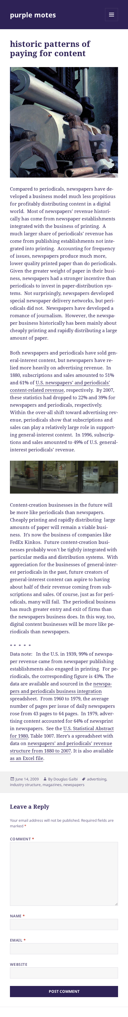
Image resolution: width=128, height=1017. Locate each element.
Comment (22, 839)
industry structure (25, 784)
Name (17, 916)
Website (18, 964)
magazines (52, 784)
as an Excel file (26, 758)
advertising (96, 779)
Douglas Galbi (65, 779)
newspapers (74, 784)
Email (18, 940)
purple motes (33, 14)
